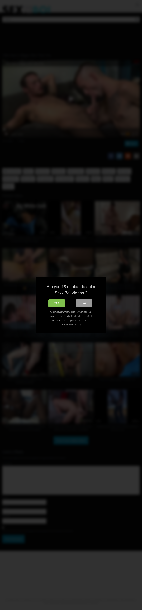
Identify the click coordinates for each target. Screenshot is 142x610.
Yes (56, 303)
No (84, 303)
